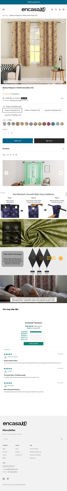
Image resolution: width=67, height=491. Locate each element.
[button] (3, 89)
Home (6, 15)
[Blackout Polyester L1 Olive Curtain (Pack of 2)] (22, 124)
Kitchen (5, 452)
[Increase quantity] (11, 133)
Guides (17, 452)
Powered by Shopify (19, 484)
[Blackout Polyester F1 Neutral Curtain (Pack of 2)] (4, 124)
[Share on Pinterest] (13, 154)
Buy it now (49, 141)
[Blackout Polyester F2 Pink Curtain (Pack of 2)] (48, 124)
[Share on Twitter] (10, 154)
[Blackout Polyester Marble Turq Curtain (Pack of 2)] (31, 124)
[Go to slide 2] (33, 183)
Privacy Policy (34, 448)
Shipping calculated (16, 100)
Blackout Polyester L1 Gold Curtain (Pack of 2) (23, 15)
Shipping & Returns (35, 452)
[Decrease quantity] (5, 133)
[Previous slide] (6, 173)
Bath (4, 448)
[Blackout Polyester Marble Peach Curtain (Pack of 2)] (35, 124)
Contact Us (18, 455)
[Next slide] (61, 173)
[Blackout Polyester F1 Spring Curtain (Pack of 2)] (13, 124)
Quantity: (5, 129)
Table (4, 458)
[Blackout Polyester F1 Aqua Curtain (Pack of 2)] (9, 124)
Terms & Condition (35, 455)
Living (4, 455)
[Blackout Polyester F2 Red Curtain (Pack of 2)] (44, 124)
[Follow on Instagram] (4, 479)
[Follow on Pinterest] (8, 479)
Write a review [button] (33, 343)
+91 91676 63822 (12, 471)
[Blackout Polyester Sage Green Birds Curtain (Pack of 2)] (62, 124)
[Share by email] (16, 154)
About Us (32, 458)
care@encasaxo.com (11, 469)
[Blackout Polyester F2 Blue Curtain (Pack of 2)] (53, 124)
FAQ (16, 448)
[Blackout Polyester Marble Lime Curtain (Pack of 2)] (40, 124)
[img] (8, 354)
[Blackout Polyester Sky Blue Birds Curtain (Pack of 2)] (57, 124)
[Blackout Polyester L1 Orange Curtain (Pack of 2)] (26, 124)
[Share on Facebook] (8, 154)
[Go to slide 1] (31, 183)
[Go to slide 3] (35, 183)
